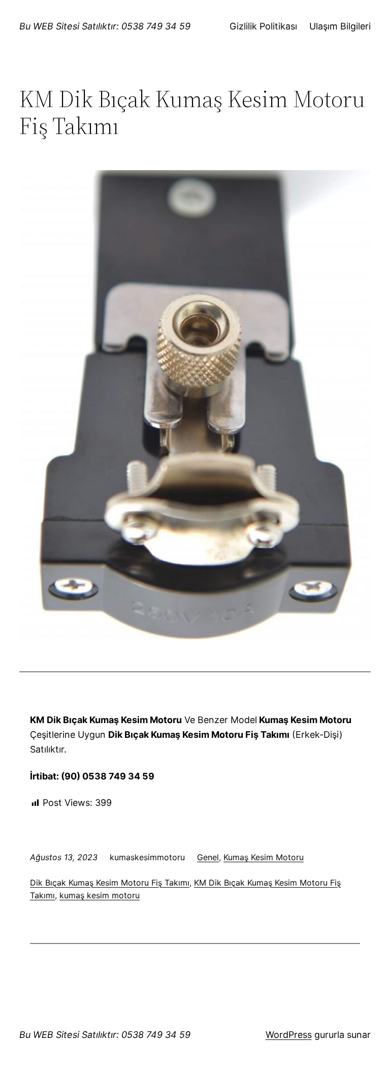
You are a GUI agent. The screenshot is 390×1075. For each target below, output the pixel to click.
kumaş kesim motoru (99, 895)
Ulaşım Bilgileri (340, 26)
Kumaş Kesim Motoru (263, 857)
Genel (208, 857)
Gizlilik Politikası (263, 26)
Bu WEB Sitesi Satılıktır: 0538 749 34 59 (104, 26)
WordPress (289, 1034)
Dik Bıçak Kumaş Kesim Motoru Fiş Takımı (109, 882)
